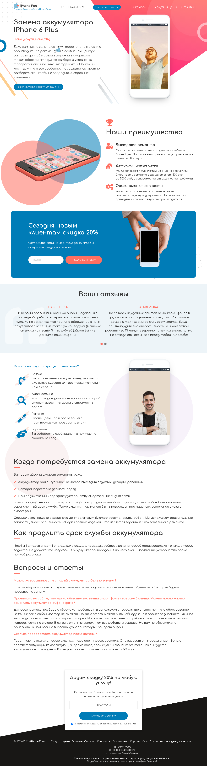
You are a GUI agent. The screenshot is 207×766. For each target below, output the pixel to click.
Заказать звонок (107, 7)
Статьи (89, 741)
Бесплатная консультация (37, 87)
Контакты (104, 741)
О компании (140, 7)
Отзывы (187, 7)
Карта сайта (139, 741)
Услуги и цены (165, 7)
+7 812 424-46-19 (72, 7)
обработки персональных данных (118, 724)
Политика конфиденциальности (171, 741)
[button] (101, 344)
